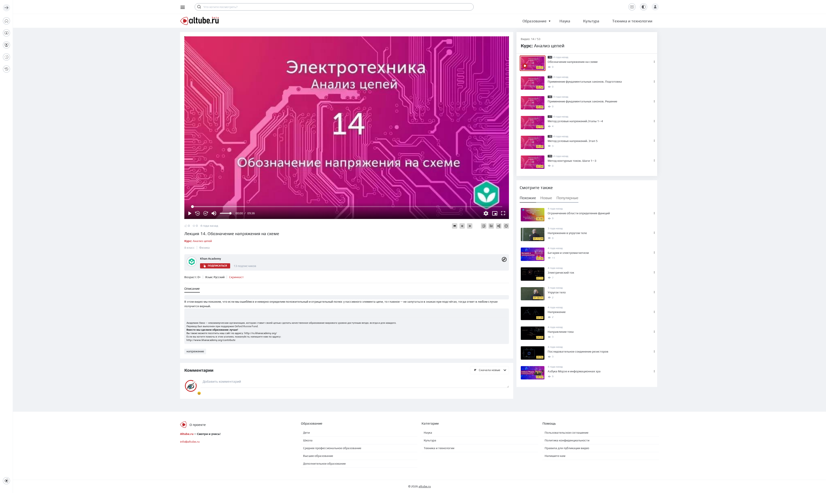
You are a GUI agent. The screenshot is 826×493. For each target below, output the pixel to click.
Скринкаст (236, 277)
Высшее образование (318, 456)
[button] (534, 21)
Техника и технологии (439, 448)
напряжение (195, 351)
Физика (204, 247)
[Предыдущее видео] (462, 226)
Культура (430, 440)
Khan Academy (210, 258)
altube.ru (425, 486)
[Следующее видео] (469, 226)
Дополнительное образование (324, 463)
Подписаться (217, 265)
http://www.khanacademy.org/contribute (210, 340)
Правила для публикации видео (567, 448)
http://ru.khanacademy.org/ (260, 333)
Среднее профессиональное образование (332, 448)
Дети (306, 432)
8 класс (189, 247)
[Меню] (6, 7)
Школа (308, 440)
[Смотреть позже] (483, 226)
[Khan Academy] (504, 259)
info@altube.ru (190, 441)
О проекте (198, 425)
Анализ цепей (198, 241)
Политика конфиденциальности (567, 440)
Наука (428, 432)
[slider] (225, 213)
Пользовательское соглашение (566, 432)
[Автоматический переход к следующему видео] (454, 226)
